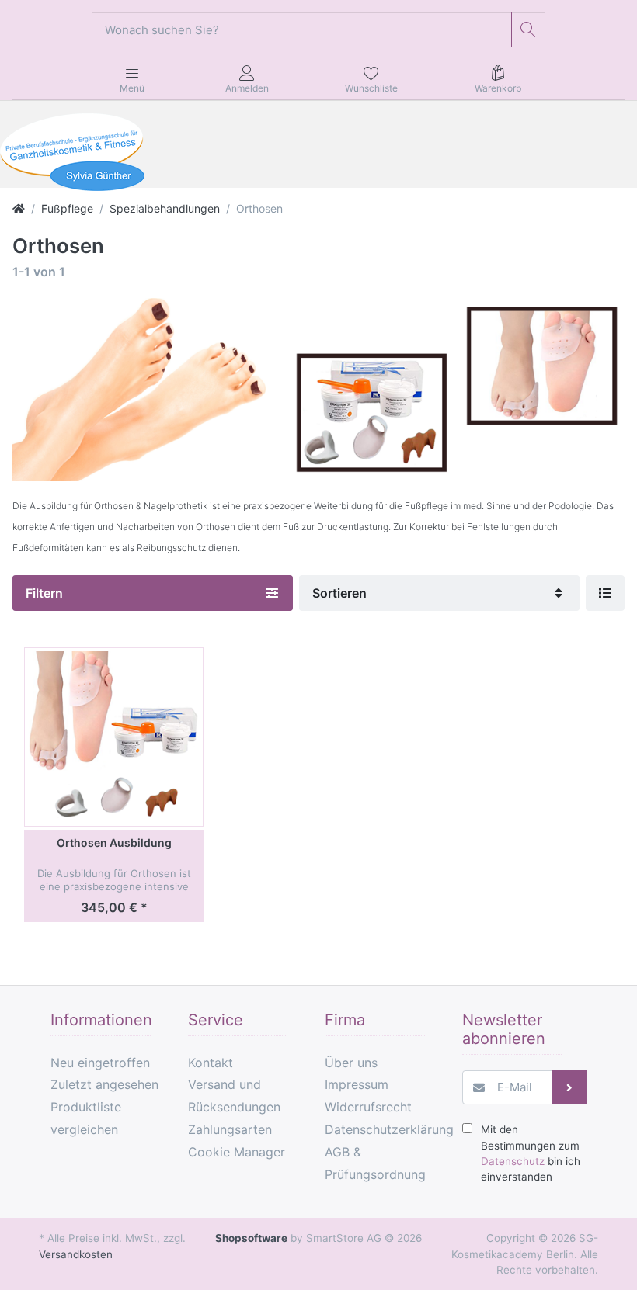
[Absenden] (569, 1087)
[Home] (18, 208)
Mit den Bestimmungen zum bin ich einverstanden (530, 1153)
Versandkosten (76, 1254)
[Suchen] (528, 29)
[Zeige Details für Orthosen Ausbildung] (113, 736)
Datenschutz (513, 1161)
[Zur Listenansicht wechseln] (605, 593)
